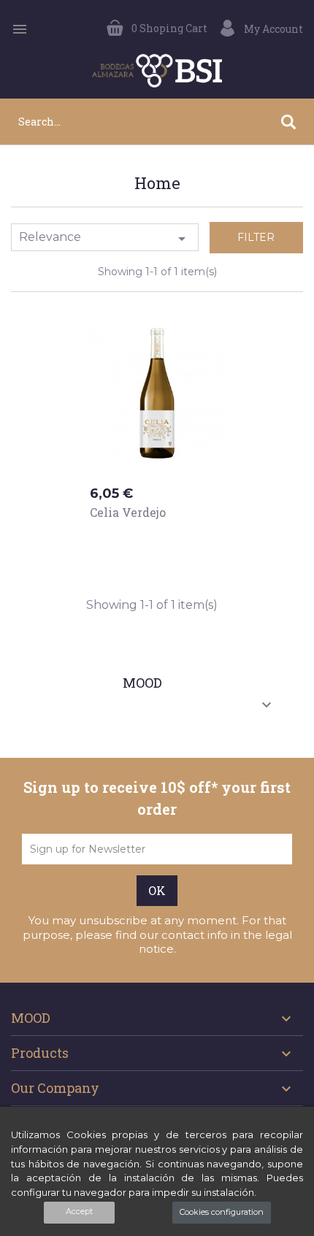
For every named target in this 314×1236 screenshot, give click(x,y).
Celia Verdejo (128, 512)
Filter (256, 237)
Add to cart (138, 540)
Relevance (105, 238)
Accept (79, 1211)
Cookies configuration (222, 1212)
